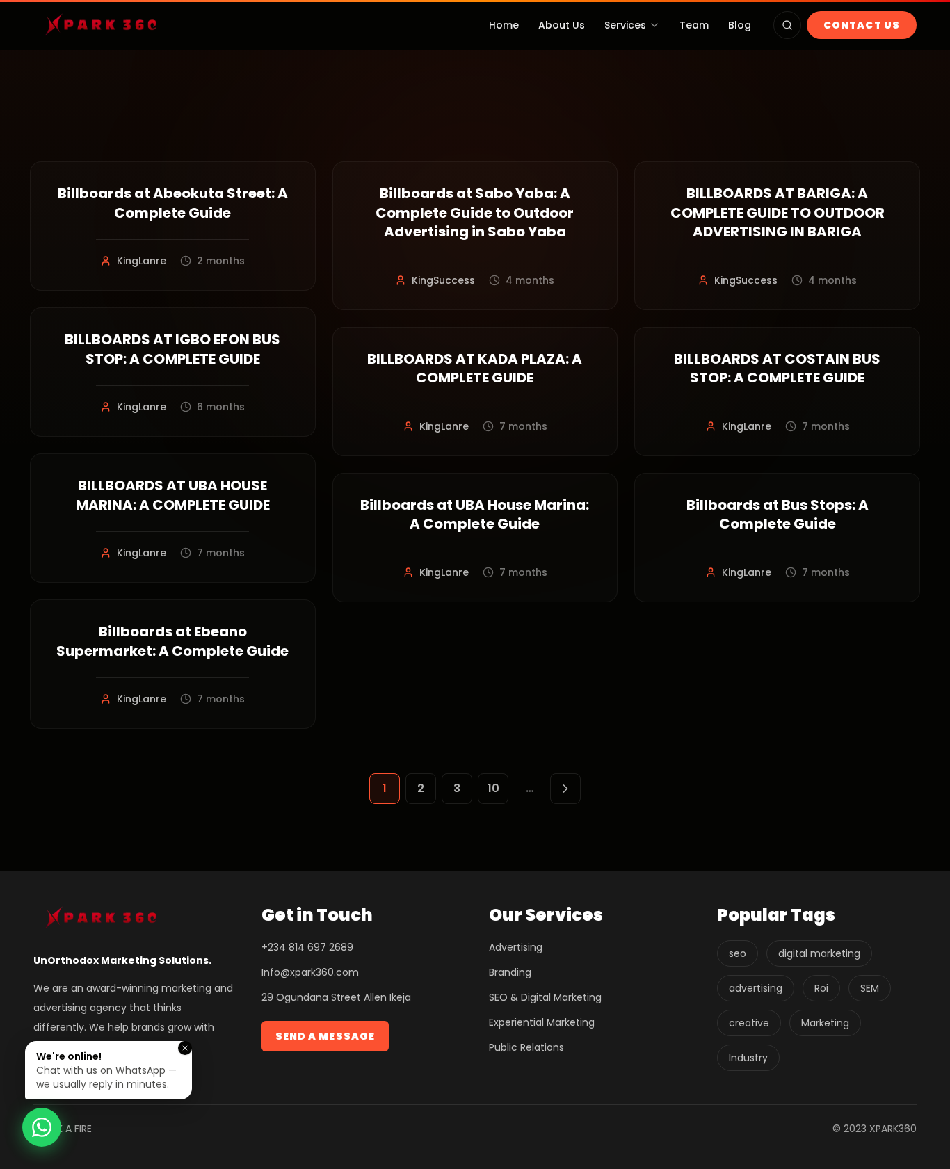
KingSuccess (443, 280)
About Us (561, 25)
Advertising (515, 947)
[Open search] (787, 25)
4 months (530, 280)
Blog (739, 25)
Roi (821, 988)
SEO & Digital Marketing (545, 997)
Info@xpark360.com (310, 972)
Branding (510, 972)
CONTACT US (861, 25)
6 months (221, 407)
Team (694, 25)
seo (737, 953)
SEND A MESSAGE (325, 1036)
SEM (869, 988)
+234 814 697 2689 (307, 947)
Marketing (825, 1023)
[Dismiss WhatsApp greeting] (185, 1048)
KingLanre (141, 261)
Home (504, 25)
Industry (748, 1058)
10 (493, 788)
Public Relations (526, 1047)
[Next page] (565, 788)
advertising (755, 988)
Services (625, 25)
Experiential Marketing (542, 1022)
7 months (221, 553)
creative (749, 1023)
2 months (221, 261)
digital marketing (819, 953)
